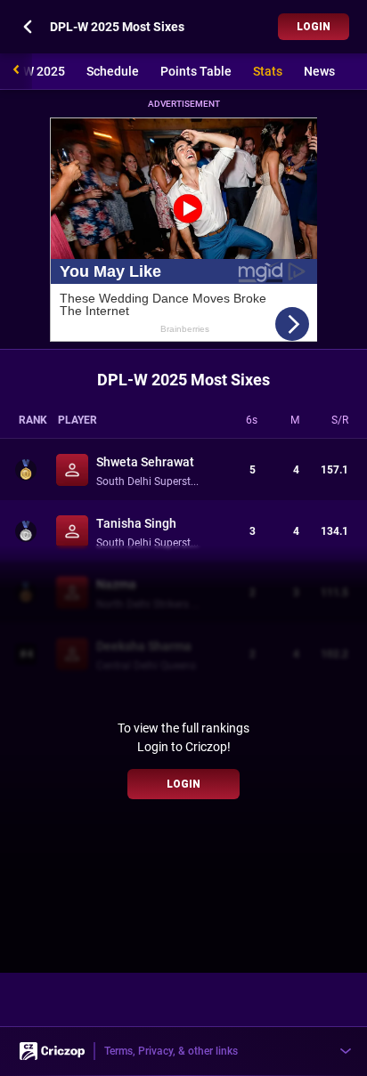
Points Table (196, 71)
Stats (267, 71)
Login (313, 26)
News (319, 71)
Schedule (112, 71)
